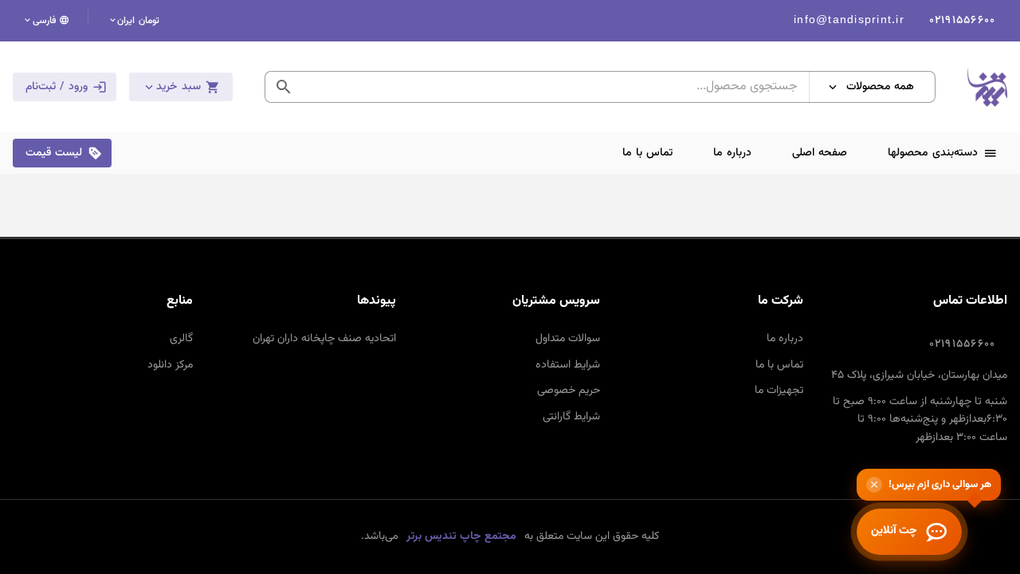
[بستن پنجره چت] (874, 485)
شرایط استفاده (568, 365)
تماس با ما (779, 365)
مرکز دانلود (170, 365)
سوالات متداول (568, 339)
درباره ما (785, 339)
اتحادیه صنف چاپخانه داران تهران (324, 339)
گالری (181, 339)
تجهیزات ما (779, 391)
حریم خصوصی (568, 391)
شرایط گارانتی (571, 417)
